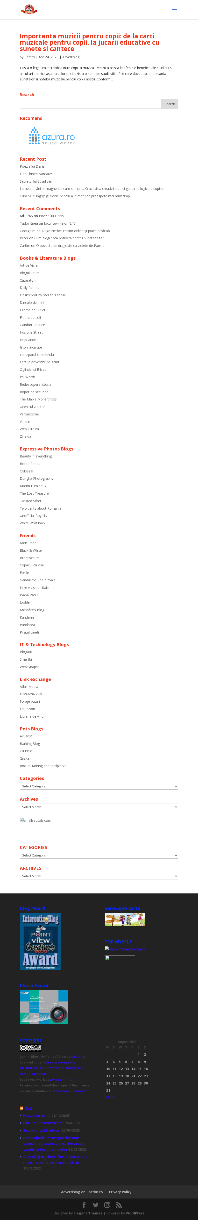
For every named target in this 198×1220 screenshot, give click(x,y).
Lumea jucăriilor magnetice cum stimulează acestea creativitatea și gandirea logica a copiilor (92, 188)
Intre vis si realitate (34, 587)
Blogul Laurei (30, 273)
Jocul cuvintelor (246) (60, 223)
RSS (28, 1108)
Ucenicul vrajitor (32, 406)
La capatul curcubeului (37, 354)
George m (27, 230)
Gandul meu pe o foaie (38, 580)
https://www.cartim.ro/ (69, 1091)
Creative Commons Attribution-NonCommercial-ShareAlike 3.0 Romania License (53, 1068)
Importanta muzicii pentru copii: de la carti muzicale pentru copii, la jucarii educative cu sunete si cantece (89, 42)
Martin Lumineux (33, 486)
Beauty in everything (36, 456)
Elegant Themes (88, 1213)
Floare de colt (30, 317)
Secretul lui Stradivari (36, 181)
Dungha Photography (36, 478)
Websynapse (30, 666)
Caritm (76, 1057)
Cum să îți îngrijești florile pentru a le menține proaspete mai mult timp (75, 196)
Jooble (25, 602)
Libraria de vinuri (32, 716)
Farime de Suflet (32, 310)
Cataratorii (28, 280)
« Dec (110, 1097)
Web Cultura (29, 429)
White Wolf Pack (32, 523)
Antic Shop (28, 543)
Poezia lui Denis (32, 166)
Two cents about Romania (40, 508)
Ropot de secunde (34, 392)
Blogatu (26, 651)
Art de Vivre (29, 265)
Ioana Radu (29, 595)
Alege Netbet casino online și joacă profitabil (76, 230)
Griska (24, 758)
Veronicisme (29, 414)
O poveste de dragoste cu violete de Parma (70, 245)
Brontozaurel (30, 558)
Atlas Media (29, 686)
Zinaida (25, 436)
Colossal (26, 471)
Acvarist (26, 736)
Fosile (24, 572)
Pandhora (27, 624)
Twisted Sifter (30, 501)
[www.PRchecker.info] (125, 949)
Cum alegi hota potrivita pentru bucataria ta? (69, 238)
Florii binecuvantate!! (36, 173)
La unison (27, 708)
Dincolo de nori (32, 302)
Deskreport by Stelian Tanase (43, 295)
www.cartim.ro (61, 1079)
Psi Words (27, 377)
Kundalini (27, 617)
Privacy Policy (120, 1192)
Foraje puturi (30, 701)
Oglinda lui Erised (33, 369)
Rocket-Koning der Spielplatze (43, 765)
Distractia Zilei (31, 694)
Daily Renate (30, 287)
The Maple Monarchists (38, 399)
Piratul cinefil (30, 632)
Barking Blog (30, 743)
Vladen (25, 421)
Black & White (31, 550)
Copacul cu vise (32, 565)
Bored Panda (30, 463)
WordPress (135, 1213)
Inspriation (28, 339)
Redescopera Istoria (35, 384)
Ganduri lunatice (32, 324)
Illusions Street (31, 332)
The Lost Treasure (34, 493)
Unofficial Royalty (33, 515)
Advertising (70, 57)
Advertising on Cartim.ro (82, 1192)
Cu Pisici (26, 751)
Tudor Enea (29, 223)
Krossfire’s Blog (32, 609)
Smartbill (26, 659)
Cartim (29, 57)
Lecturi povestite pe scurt (39, 362)
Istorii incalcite (31, 347)
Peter (24, 238)
